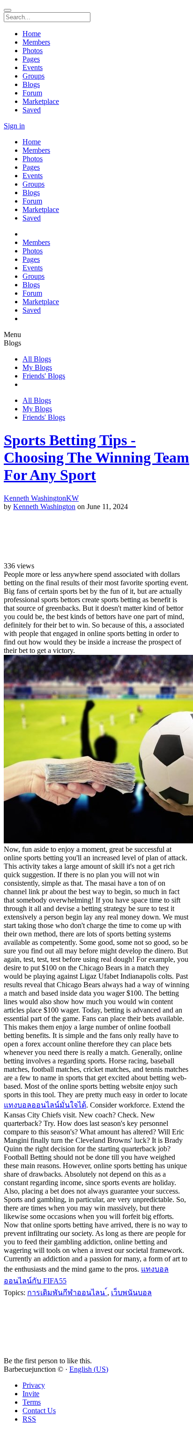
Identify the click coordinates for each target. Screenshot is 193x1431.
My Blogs (37, 367)
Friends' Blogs (43, 376)
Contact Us (39, 1411)
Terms (31, 1402)
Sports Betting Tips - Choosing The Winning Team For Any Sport (96, 457)
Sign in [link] (14, 126)
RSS (29, 1419)
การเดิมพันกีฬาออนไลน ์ (67, 1293)
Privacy (33, 1385)
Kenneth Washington (44, 507)
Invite (30, 1394)
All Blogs (36, 359)
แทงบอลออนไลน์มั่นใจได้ (45, 1105)
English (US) (88, 1369)
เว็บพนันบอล (131, 1293)
